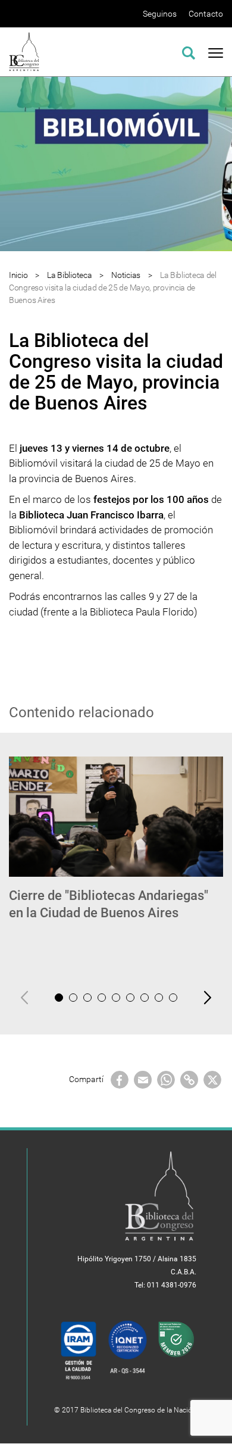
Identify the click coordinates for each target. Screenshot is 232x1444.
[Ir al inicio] (24, 50)
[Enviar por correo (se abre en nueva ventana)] (142, 1079)
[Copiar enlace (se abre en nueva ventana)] (189, 1079)
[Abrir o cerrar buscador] (188, 51)
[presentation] (24, 997)
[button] (59, 997)
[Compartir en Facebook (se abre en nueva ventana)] (119, 1079)
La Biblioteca (69, 275)
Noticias (125, 275)
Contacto (206, 13)
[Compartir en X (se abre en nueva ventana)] (212, 1079)
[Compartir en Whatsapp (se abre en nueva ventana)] (166, 1079)
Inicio (18, 275)
